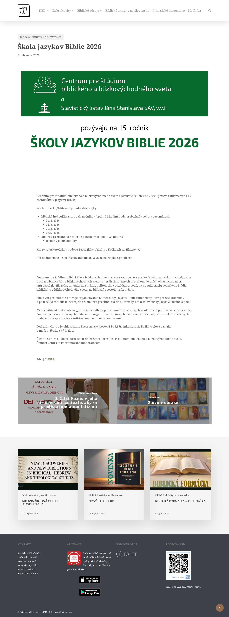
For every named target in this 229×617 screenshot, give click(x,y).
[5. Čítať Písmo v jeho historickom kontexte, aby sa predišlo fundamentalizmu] (66, 401)
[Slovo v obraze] (163, 401)
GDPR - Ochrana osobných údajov (57, 612)
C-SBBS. (50, 359)
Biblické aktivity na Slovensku (40, 37)
